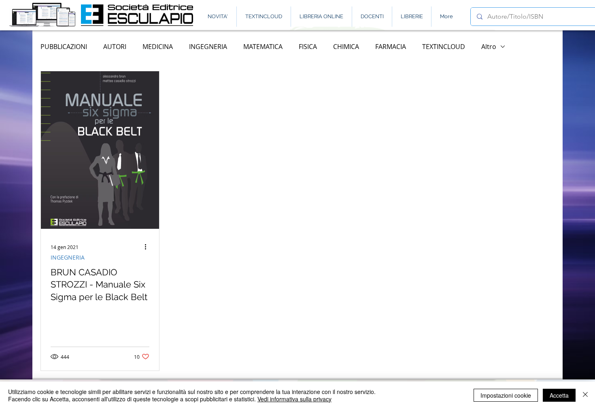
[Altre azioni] (148, 247)
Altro (488, 46)
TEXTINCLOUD (443, 46)
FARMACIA (390, 46)
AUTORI (114, 46)
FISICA (308, 46)
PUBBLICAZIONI (63, 46)
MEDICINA (157, 46)
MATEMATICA (263, 46)
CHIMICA (346, 46)
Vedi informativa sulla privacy (294, 399)
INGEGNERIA (208, 46)
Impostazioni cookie (505, 395)
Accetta (559, 395)
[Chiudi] (585, 395)
